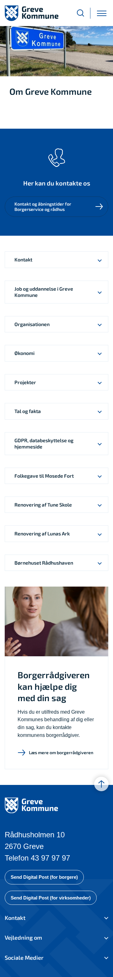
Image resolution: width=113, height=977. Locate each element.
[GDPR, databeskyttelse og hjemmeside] (99, 443)
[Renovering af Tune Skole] (99, 505)
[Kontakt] (99, 259)
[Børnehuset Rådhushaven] (99, 563)
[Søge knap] (80, 13)
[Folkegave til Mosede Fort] (99, 476)
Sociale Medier (24, 957)
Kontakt (15, 917)
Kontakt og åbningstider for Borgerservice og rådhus (42, 206)
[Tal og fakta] (99, 411)
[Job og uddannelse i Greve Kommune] (99, 292)
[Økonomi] (99, 353)
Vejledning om (23, 937)
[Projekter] (99, 382)
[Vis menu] (101, 13)
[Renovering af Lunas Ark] (99, 533)
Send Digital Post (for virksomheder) (51, 897)
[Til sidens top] (101, 784)
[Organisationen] (99, 324)
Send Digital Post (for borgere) (44, 877)
